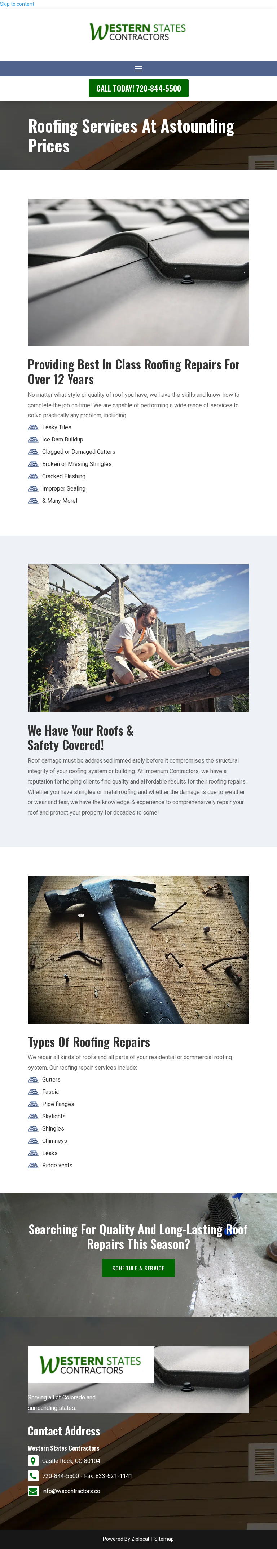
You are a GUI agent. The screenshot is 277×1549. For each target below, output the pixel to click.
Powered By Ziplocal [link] (126, 1539)
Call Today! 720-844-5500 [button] (138, 88)
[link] (138, 44)
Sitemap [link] (164, 1539)
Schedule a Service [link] (138, 1268)
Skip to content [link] (17, 4)
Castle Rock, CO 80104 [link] (71, 1460)
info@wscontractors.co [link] (71, 1491)
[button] (138, 68)
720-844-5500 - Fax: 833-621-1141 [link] (87, 1476)
